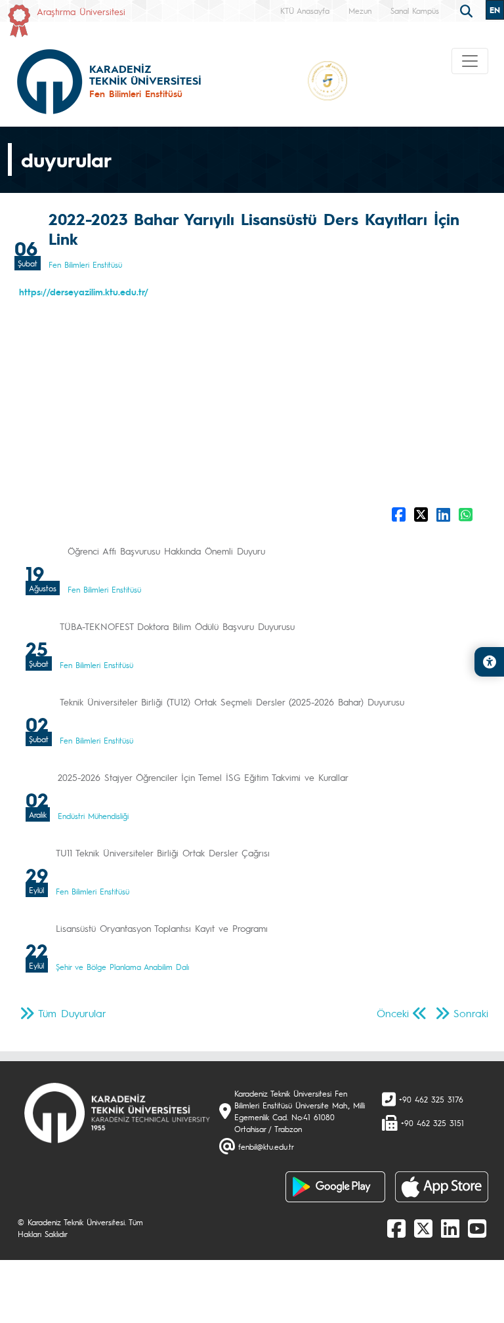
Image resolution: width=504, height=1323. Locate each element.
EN (495, 10)
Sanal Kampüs (414, 10)
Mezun (359, 10)
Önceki (393, 1013)
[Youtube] (477, 1228)
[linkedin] (450, 1228)
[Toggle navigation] (470, 61)
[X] (423, 1228)
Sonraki (470, 1013)
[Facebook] (396, 1228)
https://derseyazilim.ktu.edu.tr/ (83, 291)
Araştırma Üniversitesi (81, 11)
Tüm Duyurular (72, 1013)
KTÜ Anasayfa (304, 10)
